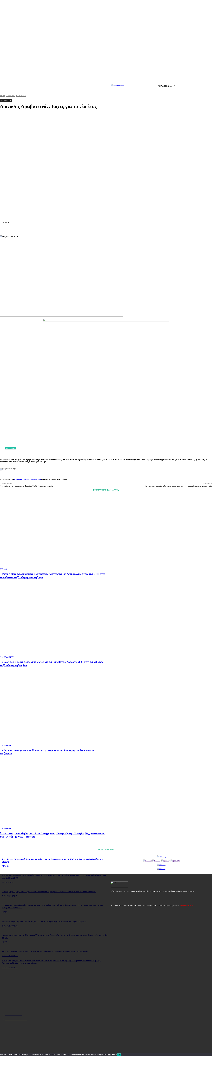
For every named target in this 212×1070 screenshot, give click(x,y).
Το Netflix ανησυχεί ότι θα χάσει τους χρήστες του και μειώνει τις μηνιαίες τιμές (178, 486)
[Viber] (141, 229)
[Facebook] (62, 229)
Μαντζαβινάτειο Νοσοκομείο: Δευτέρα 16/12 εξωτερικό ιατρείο (26, 486)
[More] (150, 229)
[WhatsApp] (88, 229)
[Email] (106, 229)
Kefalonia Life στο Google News (27, 479)
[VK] (132, 229)
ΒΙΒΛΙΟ (3, 569)
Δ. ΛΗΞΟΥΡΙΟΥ (7, 657)
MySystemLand (186, 905)
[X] (71, 229)
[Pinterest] (79, 229)
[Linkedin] (97, 229)
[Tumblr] (124, 229)
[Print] (115, 229)
